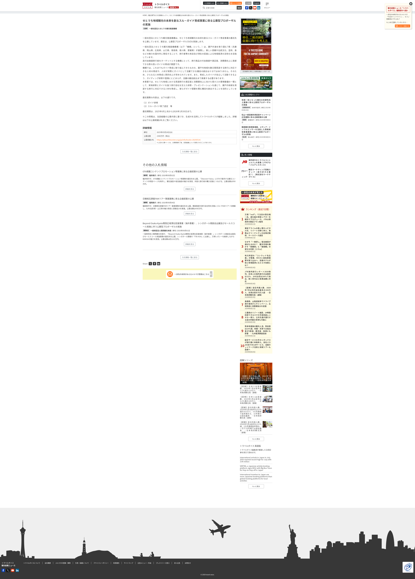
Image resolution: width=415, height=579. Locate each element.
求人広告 (177, 563)
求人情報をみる (222, 3)
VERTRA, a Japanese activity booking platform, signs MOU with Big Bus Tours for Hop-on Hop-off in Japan (256, 468)
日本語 (248, 3)
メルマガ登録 (236, 3)
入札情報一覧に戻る (189, 151)
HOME (145, 15)
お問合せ (188, 563)
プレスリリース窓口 (162, 563)
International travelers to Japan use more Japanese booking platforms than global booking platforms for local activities (256, 477)
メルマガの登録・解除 (63, 563)
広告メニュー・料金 (144, 563)
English (256, 3)
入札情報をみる (209, 3)
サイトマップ (128, 563)
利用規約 (116, 563)
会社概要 (48, 563)
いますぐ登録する (403, 26)
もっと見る (256, 146)
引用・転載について (82, 563)
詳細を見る (189, 189)
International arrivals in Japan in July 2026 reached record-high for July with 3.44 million (255, 459)
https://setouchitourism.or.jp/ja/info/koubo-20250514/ (179, 139)
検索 (239, 7)
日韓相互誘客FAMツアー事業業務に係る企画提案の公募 (168, 198)
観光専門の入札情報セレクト (158, 15)
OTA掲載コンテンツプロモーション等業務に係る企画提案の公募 (172, 171)
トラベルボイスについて (31, 563)
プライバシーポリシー (101, 563)
